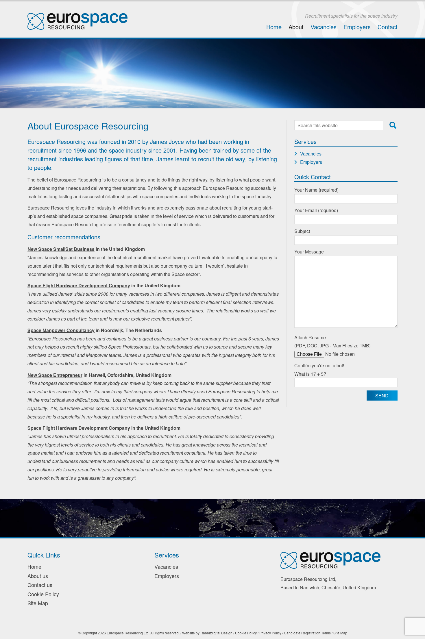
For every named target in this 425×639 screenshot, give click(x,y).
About (296, 27)
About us (37, 575)
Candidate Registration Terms (307, 632)
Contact (388, 27)
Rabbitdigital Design (216, 632)
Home (274, 27)
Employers (357, 27)
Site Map (37, 603)
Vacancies (324, 27)
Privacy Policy (270, 632)
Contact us (39, 584)
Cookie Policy (43, 594)
